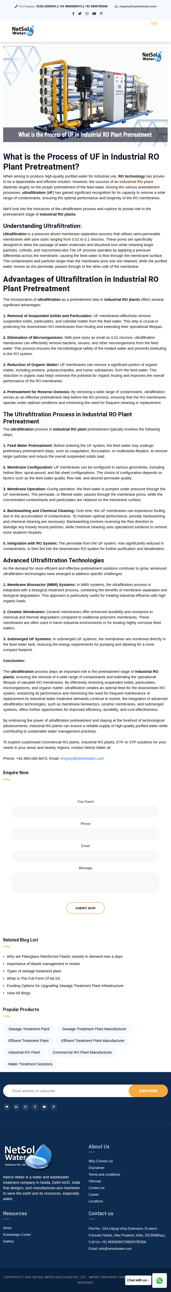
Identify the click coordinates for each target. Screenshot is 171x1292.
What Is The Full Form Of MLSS (33, 978)
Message (85, 868)
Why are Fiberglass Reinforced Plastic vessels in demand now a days (65, 956)
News (7, 1228)
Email (85, 846)
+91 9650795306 (96, 6)
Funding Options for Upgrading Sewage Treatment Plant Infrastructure (65, 986)
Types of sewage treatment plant (34, 971)
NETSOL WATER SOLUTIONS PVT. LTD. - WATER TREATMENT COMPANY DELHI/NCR (90, 1277)
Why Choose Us (101, 1161)
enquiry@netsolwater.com (137, 6)
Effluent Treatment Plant (28, 1041)
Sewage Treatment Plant (28, 1029)
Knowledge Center (17, 1234)
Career (94, 1194)
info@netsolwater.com (115, 1248)
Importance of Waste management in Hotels (43, 964)
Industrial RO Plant (24, 1052)
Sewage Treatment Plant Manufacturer (94, 1029)
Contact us (96, 1188)
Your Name (85, 801)
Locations (96, 1201)
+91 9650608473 (70, 6)
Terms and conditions (104, 1174)
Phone (86, 824)
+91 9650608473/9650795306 (123, 1242)
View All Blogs (18, 993)
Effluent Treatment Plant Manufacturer (93, 1041)
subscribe (148, 1090)
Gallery (8, 1241)
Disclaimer (96, 1168)
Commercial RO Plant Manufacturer (82, 1052)
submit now (85, 908)
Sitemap (95, 1181)
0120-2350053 (46, 6)
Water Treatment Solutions (30, 1064)
